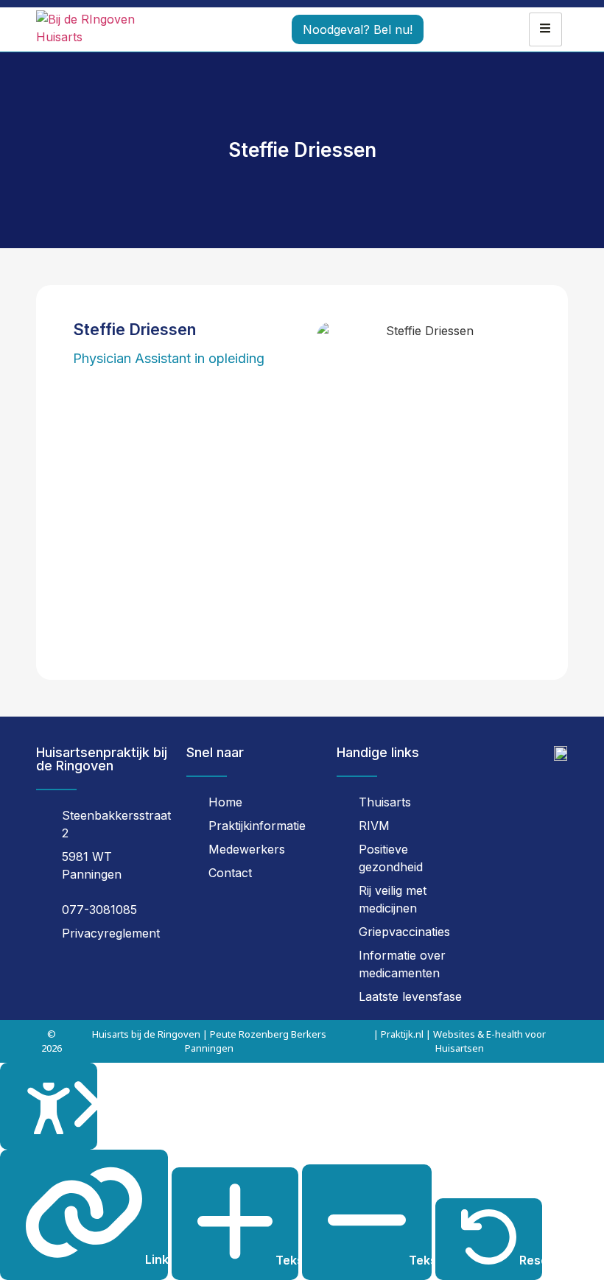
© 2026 (51, 1041)
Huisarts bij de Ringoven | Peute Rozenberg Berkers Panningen (209, 1041)
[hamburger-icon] (545, 29)
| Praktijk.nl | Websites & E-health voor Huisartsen (459, 1041)
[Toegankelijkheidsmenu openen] (48, 1106)
